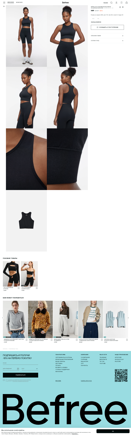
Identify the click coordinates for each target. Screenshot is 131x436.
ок (113, 431)
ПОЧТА (5, 363)
